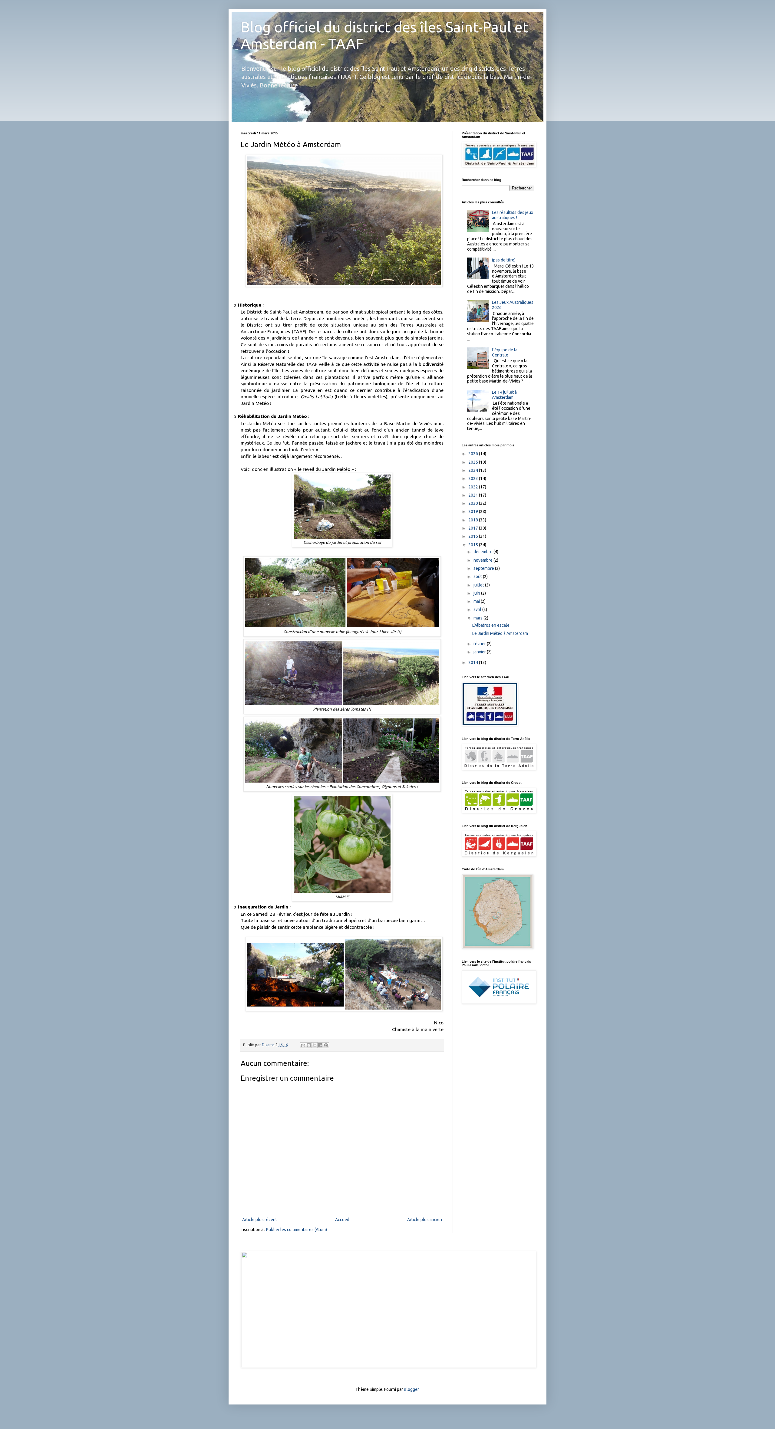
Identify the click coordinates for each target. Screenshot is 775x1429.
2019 (473, 511)
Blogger (411, 1389)
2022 (473, 487)
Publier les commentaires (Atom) (296, 1229)
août (478, 576)
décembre (483, 551)
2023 (473, 478)
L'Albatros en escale (491, 625)
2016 (473, 536)
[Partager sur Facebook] (320, 1045)
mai (477, 601)
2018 (473, 519)
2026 (473, 453)
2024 (473, 470)
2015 (473, 544)
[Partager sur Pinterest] (326, 1045)
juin (477, 593)
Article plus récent (259, 1219)
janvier (480, 651)
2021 (473, 495)
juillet (479, 585)
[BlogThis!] (309, 1045)
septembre (484, 568)
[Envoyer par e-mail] (303, 1045)
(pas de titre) (504, 260)
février (480, 643)
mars (478, 618)
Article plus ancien (424, 1219)
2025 (473, 462)
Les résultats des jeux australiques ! (512, 215)
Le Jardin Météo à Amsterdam (500, 633)
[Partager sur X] (315, 1045)
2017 (473, 528)
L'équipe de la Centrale (504, 352)
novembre (483, 560)
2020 (473, 503)
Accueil (342, 1219)
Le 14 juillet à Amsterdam (504, 395)
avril (477, 609)
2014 (473, 662)
